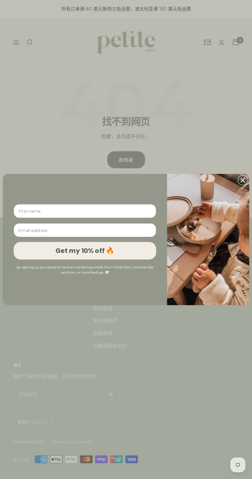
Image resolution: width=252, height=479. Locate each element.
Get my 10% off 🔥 (84, 250)
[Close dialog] (242, 180)
